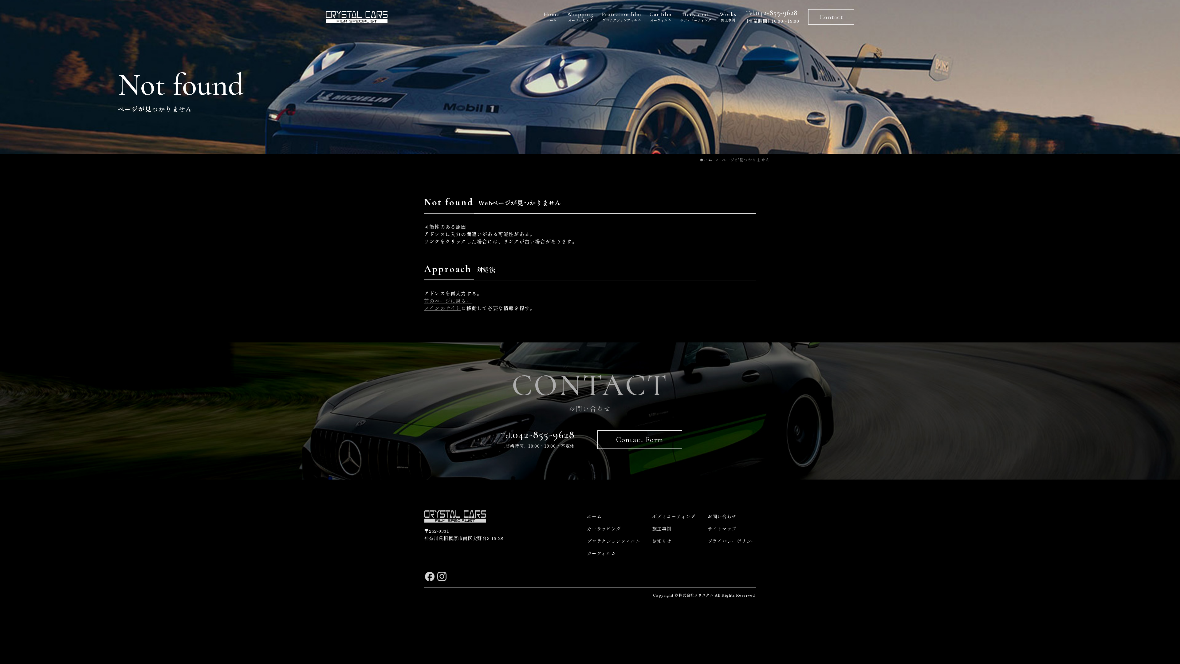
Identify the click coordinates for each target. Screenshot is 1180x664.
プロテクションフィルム (622, 16)
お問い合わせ (722, 516)
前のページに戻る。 (448, 300)
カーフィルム (661, 16)
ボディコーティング (696, 16)
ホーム (551, 16)
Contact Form (640, 439)
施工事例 (728, 16)
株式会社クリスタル (696, 595)
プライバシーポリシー (732, 541)
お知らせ (661, 541)
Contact (831, 17)
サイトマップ (722, 528)
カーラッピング (580, 16)
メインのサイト (442, 308)
